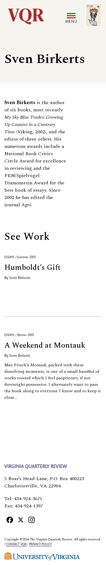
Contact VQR (16, 544)
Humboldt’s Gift (32, 267)
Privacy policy (40, 544)
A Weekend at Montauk (44, 345)
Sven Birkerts (19, 278)
